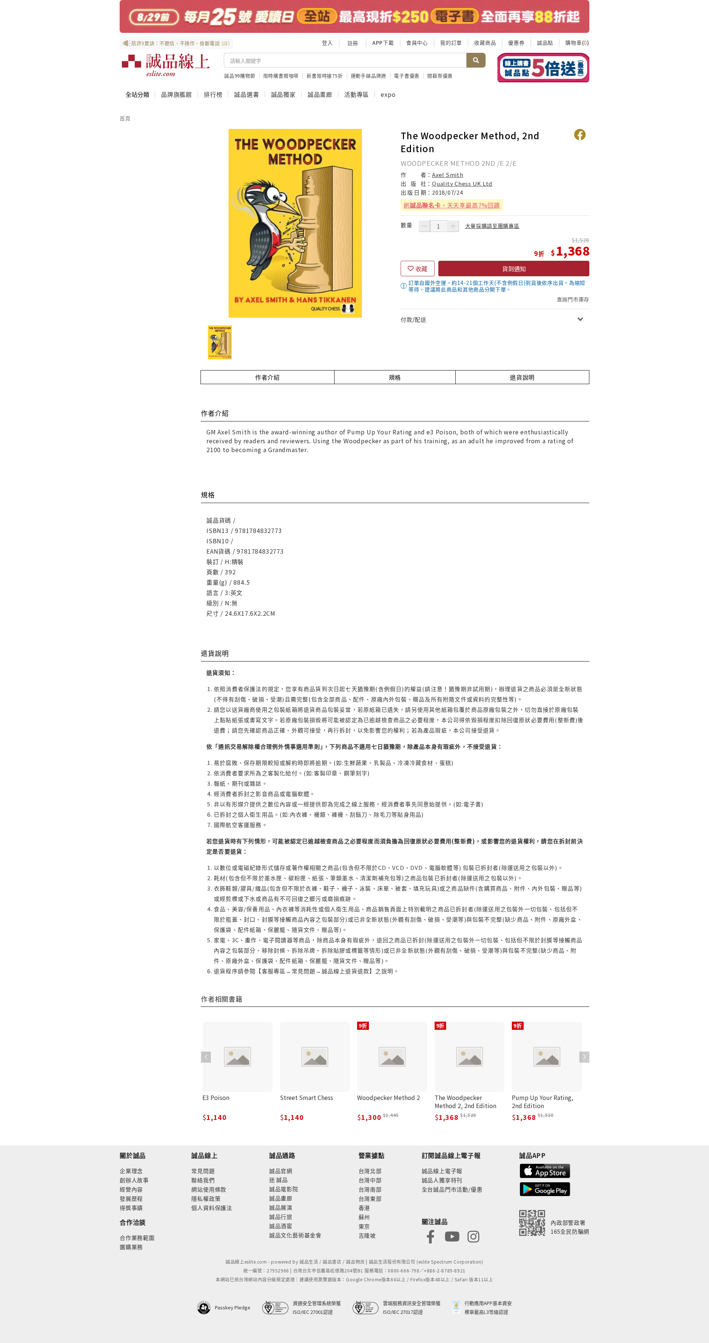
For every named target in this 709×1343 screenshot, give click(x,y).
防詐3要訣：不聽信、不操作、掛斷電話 (180, 43)
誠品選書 (246, 94)
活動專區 (356, 94)
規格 (395, 377)
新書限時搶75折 (324, 75)
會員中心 (417, 42)
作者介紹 (267, 377)
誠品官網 (280, 1171)
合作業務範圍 (137, 1237)
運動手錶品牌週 (369, 75)
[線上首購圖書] (543, 67)
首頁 (125, 118)
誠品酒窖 (280, 1226)
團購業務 (131, 1247)
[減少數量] (424, 226)
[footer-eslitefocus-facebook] (430, 1236)
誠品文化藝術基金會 (295, 1235)
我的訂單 (451, 42)
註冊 (352, 43)
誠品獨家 (283, 94)
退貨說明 (522, 377)
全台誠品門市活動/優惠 (452, 1189)
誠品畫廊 (320, 94)
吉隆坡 (367, 1235)
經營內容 (131, 1189)
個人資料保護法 (211, 1208)
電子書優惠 (406, 75)
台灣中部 (370, 1180)
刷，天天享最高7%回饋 (452, 205)
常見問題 (203, 1171)
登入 (327, 42)
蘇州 (364, 1217)
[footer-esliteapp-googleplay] (545, 1188)
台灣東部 (370, 1198)
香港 (364, 1208)
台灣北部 (370, 1171)
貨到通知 (514, 268)
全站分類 (137, 94)
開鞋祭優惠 (440, 75)
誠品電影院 (283, 1189)
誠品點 (545, 42)
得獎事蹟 (131, 1208)
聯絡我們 (203, 1180)
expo (388, 94)
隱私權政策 (205, 1198)
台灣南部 (370, 1189)
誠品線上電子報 (442, 1171)
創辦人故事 (134, 1180)
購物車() (577, 42)
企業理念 (131, 1171)
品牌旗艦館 (176, 94)
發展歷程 (131, 1198)
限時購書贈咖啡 (281, 75)
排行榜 (213, 94)
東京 (364, 1226)
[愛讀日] (354, 16)
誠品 (281, 1179)
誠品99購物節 (240, 75)
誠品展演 (280, 1207)
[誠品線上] (166, 65)
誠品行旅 (280, 1216)
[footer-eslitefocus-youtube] (452, 1236)
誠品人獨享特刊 (442, 1180)
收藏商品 (485, 42)
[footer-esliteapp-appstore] (545, 1170)
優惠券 (516, 42)
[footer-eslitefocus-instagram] (473, 1236)
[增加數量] (453, 226)
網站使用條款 (208, 1189)
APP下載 (383, 42)
